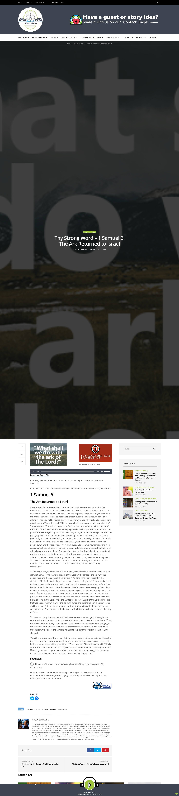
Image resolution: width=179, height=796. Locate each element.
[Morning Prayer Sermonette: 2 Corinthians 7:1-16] (128, 502)
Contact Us (28, 2)
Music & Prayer (38, 37)
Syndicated (112, 37)
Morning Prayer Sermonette (145, 499)
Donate (63, 2)
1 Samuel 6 (30, 709)
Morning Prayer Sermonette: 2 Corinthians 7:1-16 (146, 503)
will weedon (62, 709)
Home (20, 2)
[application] (71, 471)
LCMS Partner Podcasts (91, 37)
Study (53, 37)
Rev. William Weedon (80, 249)
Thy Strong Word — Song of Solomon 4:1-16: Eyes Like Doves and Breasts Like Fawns (145, 515)
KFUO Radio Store (40, 2)
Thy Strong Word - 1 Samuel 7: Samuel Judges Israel (90, 764)
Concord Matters (141, 470)
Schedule (126, 37)
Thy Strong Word (89, 232)
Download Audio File (39, 475)
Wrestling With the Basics (144, 487)
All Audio (22, 37)
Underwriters (53, 2)
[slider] (107, 471)
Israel (38, 709)
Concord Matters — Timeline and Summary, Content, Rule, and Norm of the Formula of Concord (145, 476)
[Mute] (102, 471)
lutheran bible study (49, 709)
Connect (140, 37)
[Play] (33, 471)
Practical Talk (68, 37)
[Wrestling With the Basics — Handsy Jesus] (128, 491)
